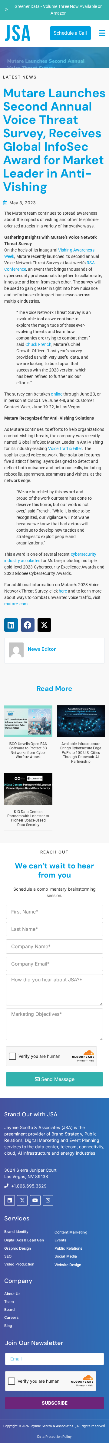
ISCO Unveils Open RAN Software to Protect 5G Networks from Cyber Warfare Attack (28, 750)
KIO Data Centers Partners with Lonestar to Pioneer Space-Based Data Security (28, 818)
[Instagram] (48, 1200)
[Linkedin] (9, 1200)
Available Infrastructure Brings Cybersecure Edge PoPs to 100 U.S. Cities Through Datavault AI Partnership (80, 753)
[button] (102, 33)
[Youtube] (35, 1200)
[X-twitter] (22, 1200)
